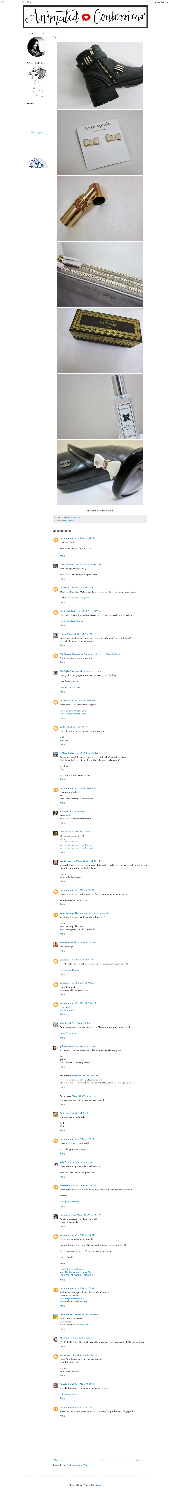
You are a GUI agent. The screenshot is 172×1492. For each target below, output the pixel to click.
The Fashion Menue (69, 970)
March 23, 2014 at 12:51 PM (77, 1113)
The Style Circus (67, 671)
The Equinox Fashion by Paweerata (77, 654)
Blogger (99, 1485)
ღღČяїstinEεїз (67, 753)
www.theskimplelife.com (71, 913)
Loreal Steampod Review (72, 1269)
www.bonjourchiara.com (71, 1299)
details (71, 521)
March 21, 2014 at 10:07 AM (76, 727)
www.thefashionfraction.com (73, 711)
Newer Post (59, 1460)
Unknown (64, 538)
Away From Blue (68, 1033)
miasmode (65, 1186)
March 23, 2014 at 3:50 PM (82, 1139)
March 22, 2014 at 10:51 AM (82, 983)
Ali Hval (63, 1338)
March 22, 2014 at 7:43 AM (83, 943)
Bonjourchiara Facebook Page (74, 1302)
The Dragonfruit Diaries (71, 621)
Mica (62, 1023)
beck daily (64, 740)
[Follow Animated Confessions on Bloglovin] (37, 97)
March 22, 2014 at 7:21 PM (77, 1023)
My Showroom (67, 1010)
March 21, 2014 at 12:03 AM (89, 611)
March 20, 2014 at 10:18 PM (87, 565)
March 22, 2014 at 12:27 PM (82, 1003)
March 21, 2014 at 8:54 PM (88, 861)
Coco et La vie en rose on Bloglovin (77, 845)
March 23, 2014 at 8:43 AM (85, 1096)
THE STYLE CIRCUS (70, 688)
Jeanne (63, 634)
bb (61, 727)
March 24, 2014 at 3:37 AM (80, 1162)
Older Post (141, 1460)
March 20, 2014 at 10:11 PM (82, 538)
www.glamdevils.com (69, 1202)
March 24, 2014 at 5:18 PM (85, 1355)
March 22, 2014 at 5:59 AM (96, 913)
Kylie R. (63, 1162)
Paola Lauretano (68, 1215)
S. (60, 812)
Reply (62, 556)
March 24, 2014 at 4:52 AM (82, 1235)
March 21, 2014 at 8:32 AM (89, 671)
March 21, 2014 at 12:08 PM (82, 788)
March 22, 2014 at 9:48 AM (82, 960)
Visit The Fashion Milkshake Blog (76, 1272)
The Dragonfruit (68, 611)
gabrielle (64, 1047)
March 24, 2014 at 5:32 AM (82, 1288)
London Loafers (67, 861)
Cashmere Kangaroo (79, 598)
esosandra (64, 943)
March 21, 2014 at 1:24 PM (77, 832)
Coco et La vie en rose (70, 842)
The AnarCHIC (67, 1315)
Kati (62, 1113)
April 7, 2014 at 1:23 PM (80, 1407)
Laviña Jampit (67, 565)
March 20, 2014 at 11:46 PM (82, 588)
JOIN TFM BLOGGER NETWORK (76, 1275)
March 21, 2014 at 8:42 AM (82, 701)
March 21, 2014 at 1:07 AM (107, 654)
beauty (64, 521)
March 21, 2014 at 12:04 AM (80, 634)
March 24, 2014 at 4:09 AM (83, 1186)
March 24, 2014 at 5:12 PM (80, 1338)
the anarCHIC (82, 1325)
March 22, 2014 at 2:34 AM (82, 890)
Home (101, 1460)
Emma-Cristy (66, 1355)
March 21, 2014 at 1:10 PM (74, 812)
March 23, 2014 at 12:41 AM (85, 1076)
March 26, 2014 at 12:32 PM (81, 1384)
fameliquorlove (69, 1394)
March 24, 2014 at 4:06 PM (88, 1315)
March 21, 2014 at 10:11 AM (87, 753)
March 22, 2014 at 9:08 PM (82, 1047)
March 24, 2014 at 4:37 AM (89, 1215)
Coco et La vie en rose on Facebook (77, 848)
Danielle (63, 1384)
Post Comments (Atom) (78, 1465)
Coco (62, 832)
